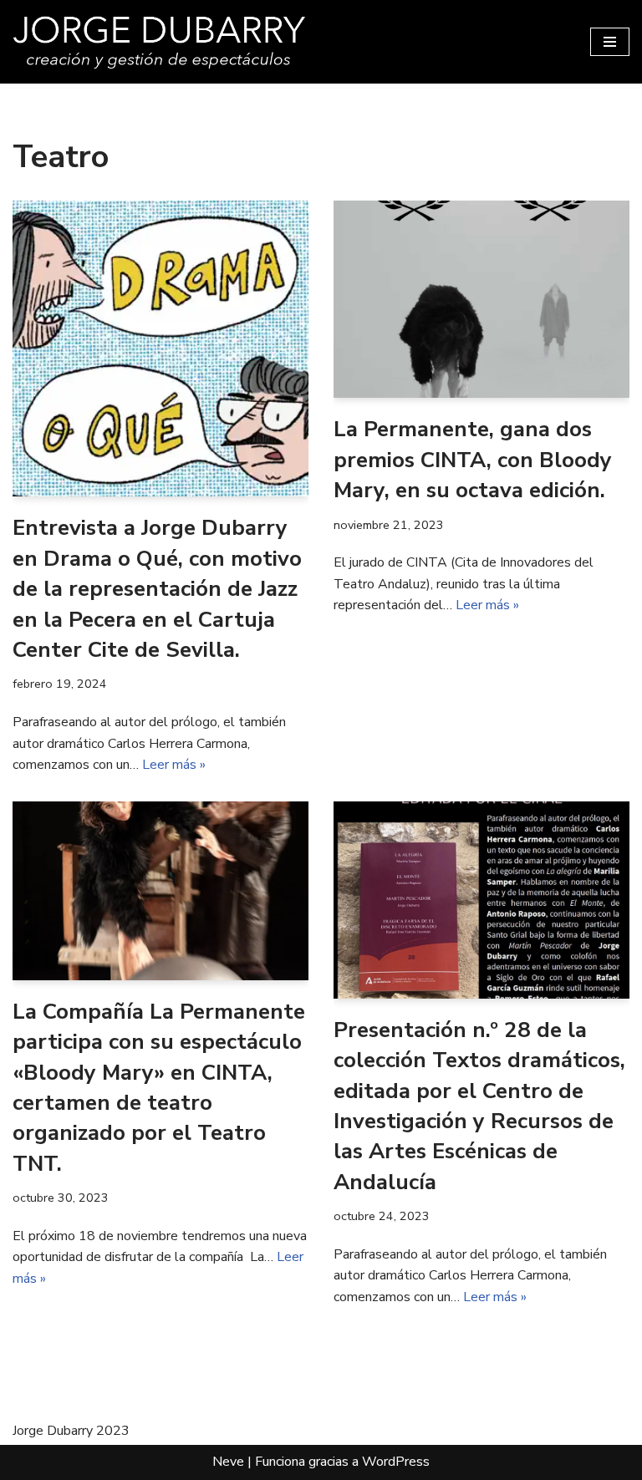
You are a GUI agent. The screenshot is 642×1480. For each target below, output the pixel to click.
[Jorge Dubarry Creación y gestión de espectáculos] (159, 42)
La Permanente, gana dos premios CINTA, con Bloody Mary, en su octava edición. (473, 460)
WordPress (396, 1461)
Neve (228, 1461)
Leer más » (174, 764)
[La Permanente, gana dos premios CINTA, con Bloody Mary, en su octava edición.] (481, 299)
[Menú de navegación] (609, 42)
